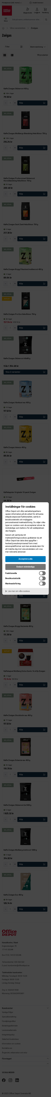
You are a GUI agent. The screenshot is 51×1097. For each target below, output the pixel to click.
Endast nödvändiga (25, 567)
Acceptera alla (25, 559)
